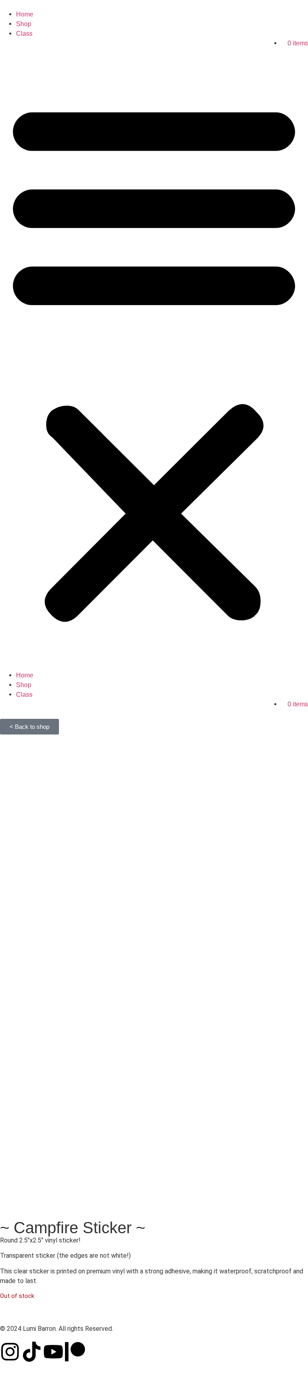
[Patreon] (75, 1352)
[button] (154, 355)
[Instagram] (10, 1352)
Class (24, 33)
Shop (23, 23)
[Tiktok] (32, 1352)
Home (24, 14)
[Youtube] (53, 1352)
